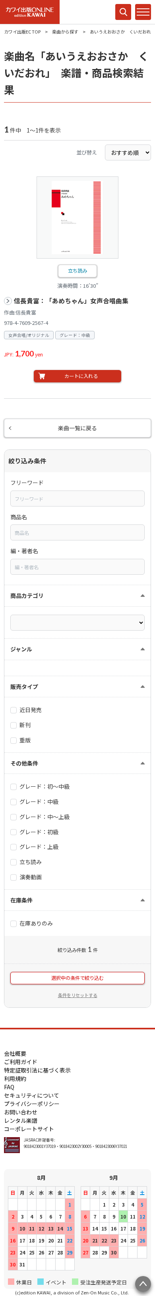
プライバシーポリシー (32, 1104)
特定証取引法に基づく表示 (37, 1070)
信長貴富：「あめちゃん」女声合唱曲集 (71, 300)
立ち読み (77, 270)
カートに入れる (81, 376)
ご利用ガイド (20, 1062)
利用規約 (15, 1078)
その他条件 (24, 763)
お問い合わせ (20, 1112)
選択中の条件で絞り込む (77, 977)
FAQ (9, 1087)
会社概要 (15, 1053)
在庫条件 (21, 900)
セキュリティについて (31, 1095)
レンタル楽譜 (20, 1120)
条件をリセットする (77, 995)
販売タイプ (24, 687)
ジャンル (21, 649)
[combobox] (77, 499)
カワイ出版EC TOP (22, 31)
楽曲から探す (65, 31)
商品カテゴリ (27, 596)
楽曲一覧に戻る (77, 428)
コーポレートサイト (29, 1129)
